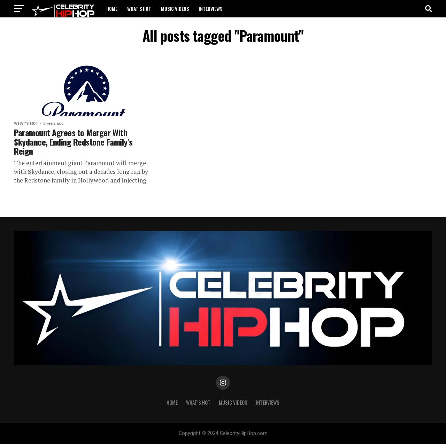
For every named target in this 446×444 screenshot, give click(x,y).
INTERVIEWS (210, 8)
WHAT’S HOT (139, 8)
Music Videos (175, 8)
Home (111, 8)
